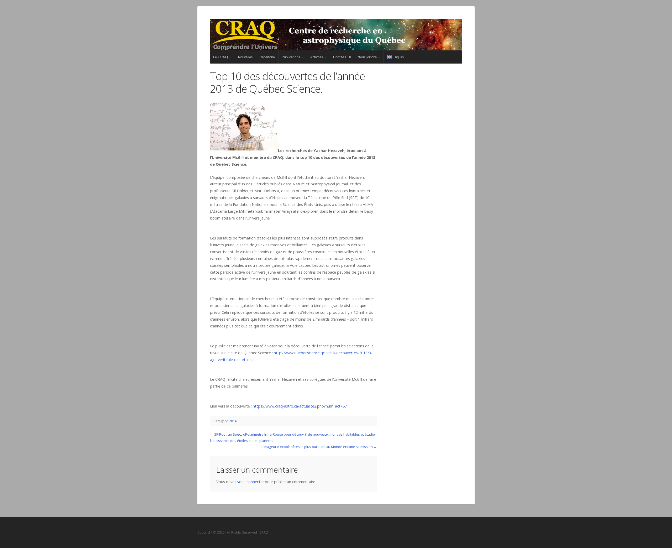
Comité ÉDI (342, 56)
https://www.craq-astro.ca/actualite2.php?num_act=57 (300, 406)
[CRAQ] (336, 34)
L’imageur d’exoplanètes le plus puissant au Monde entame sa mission (317, 446)
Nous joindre (367, 56)
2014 (233, 421)
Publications (291, 56)
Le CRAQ (220, 56)
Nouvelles (245, 56)
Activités (316, 56)
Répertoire (267, 56)
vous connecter (250, 481)
